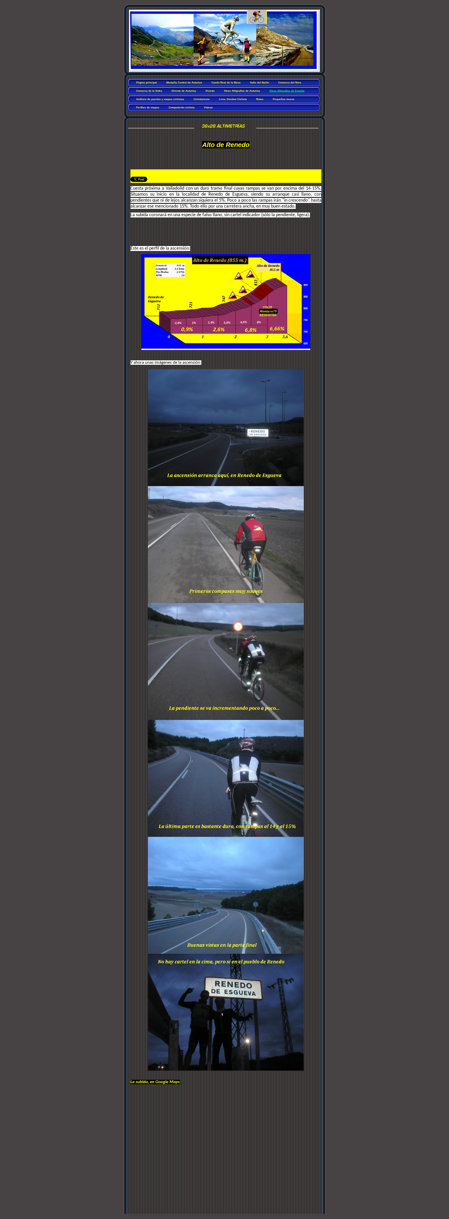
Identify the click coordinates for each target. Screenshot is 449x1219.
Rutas (259, 99)
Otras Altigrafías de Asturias (242, 90)
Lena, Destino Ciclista (233, 99)
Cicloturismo (202, 99)
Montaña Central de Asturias (184, 82)
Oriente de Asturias (183, 90)
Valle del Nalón (259, 82)
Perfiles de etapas (147, 107)
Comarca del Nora (289, 82)
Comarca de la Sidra (149, 90)
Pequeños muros (283, 99)
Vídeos (208, 107)
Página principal (146, 82)
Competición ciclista (182, 107)
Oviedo (210, 90)
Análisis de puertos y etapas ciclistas (160, 99)
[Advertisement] (191, 235)
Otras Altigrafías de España (287, 90)
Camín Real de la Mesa (226, 82)
